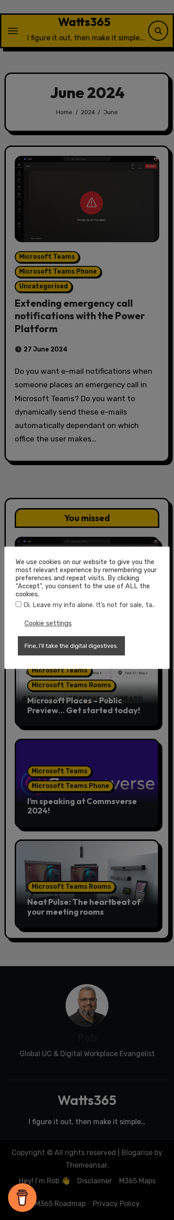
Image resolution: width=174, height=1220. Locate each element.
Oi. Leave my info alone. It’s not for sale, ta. (88, 605)
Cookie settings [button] (48, 623)
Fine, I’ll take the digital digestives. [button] (71, 645)
